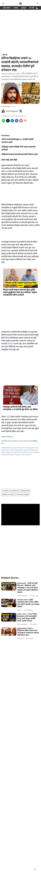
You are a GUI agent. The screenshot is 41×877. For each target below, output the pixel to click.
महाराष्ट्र (16, 8)
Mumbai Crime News (8, 494)
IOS (30, 454)
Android (23, 454)
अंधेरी (8, 416)
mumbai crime (15, 490)
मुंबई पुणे (23, 8)
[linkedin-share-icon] (16, 121)
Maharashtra (5, 450)
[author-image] (3, 111)
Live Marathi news (27, 452)
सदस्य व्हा (10, 437)
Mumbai (20, 450)
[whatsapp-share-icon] (3, 121)
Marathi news (9, 447)
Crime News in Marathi (22, 494)
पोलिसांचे (10, 343)
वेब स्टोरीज (33, 8)
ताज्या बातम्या (6, 8)
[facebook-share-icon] (12, 121)
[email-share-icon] (21, 121)
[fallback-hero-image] (8, 586)
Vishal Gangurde (12, 111)
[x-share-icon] (8, 121)
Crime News (5, 490)
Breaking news (30, 447)
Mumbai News (26, 490)
